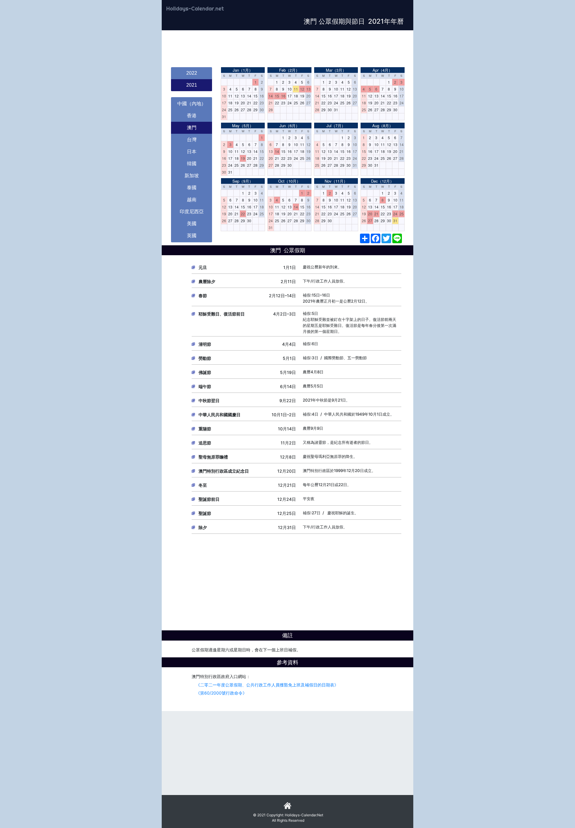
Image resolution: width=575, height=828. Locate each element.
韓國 (191, 163)
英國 (191, 235)
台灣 (191, 139)
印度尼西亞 (192, 211)
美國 (191, 223)
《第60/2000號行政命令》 (219, 692)
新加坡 (191, 175)
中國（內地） (191, 103)
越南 (191, 199)
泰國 (191, 187)
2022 (191, 73)
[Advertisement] (287, 48)
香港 (191, 115)
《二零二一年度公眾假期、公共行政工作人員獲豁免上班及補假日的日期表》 (265, 684)
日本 (191, 151)
